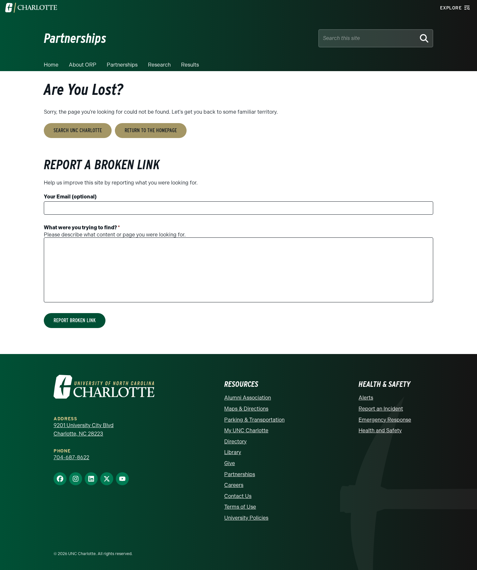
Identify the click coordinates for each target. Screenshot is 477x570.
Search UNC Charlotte (78, 130)
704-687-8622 (71, 457)
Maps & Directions (246, 409)
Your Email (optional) (70, 197)
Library (232, 452)
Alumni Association (247, 398)
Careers (233, 485)
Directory (235, 441)
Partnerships (122, 65)
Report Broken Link (75, 320)
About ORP (82, 65)
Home (51, 65)
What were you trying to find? (82, 227)
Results (190, 65)
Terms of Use (240, 507)
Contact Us (237, 496)
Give (229, 463)
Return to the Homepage (151, 130)
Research (159, 65)
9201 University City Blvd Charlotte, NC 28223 (84, 429)
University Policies (246, 518)
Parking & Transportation (254, 420)
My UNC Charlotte (246, 430)
